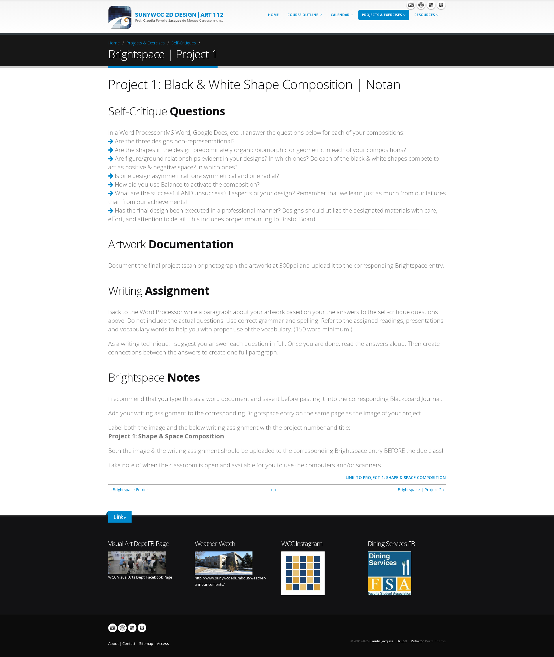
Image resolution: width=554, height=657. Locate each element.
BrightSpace (411, 5)
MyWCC (431, 5)
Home (273, 14)
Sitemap (146, 643)
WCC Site (441, 5)
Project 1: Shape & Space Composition (404, 477)
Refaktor (417, 641)
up (273, 489)
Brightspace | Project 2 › (421, 489)
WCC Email (421, 5)
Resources (424, 14)
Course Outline (302, 14)
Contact (128, 643)
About (113, 643)
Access (163, 643)
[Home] (168, 17)
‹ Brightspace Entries (129, 489)
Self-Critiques (183, 43)
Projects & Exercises (382, 14)
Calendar (340, 14)
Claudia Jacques (381, 641)
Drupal (402, 641)
